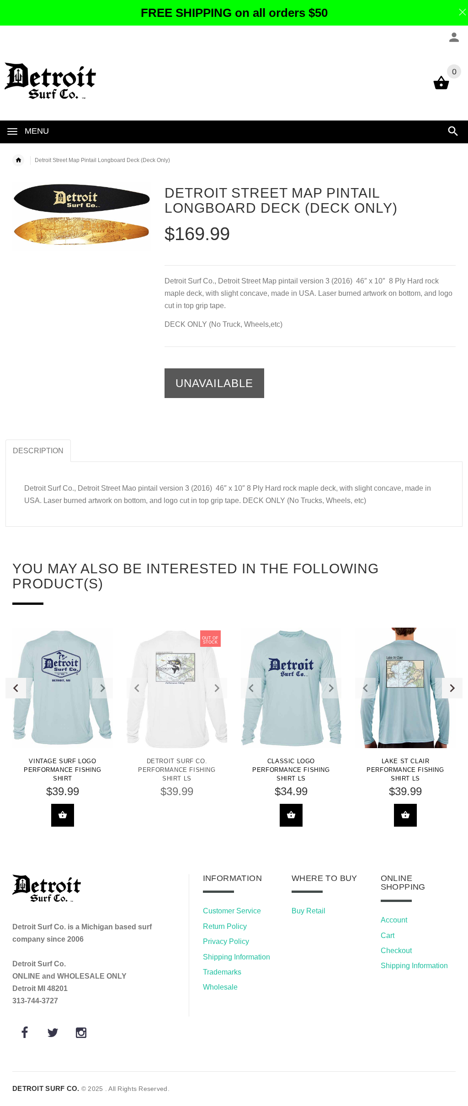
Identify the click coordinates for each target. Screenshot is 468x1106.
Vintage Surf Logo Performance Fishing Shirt (62, 770)
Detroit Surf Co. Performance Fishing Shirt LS (176, 770)
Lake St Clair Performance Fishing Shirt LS (405, 770)
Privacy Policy (226, 941)
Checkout (396, 950)
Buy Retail (308, 911)
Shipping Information (236, 957)
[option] (62, 734)
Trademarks (222, 972)
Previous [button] (15, 688)
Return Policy (225, 926)
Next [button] (452, 688)
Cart (387, 935)
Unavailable (214, 383)
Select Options (62, 815)
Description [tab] (38, 451)
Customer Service (232, 911)
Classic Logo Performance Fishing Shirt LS (291, 770)
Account (394, 920)
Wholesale (220, 987)
